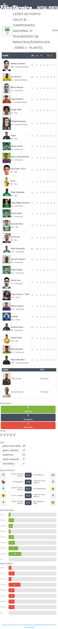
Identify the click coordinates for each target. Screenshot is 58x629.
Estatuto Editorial (41, 625)
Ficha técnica (8, 625)
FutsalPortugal (29, 4)
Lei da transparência (24, 625)
